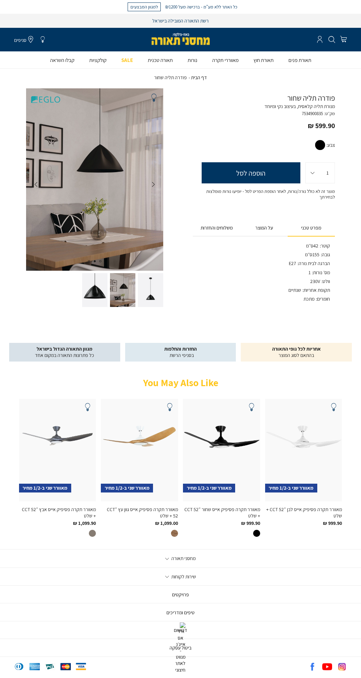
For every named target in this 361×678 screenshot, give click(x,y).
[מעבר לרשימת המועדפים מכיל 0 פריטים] (42, 39)
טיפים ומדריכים (180, 612)
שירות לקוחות (183, 576)
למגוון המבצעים (144, 7)
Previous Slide (153, 184)
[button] (343, 39)
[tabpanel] (94, 179)
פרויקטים (180, 594)
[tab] (311, 228)
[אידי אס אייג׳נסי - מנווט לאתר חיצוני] (180, 670)
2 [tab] (95, 261)
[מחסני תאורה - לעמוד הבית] (181, 39)
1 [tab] (100, 261)
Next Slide (36, 184)
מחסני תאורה (183, 558)
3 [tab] (89, 261)
